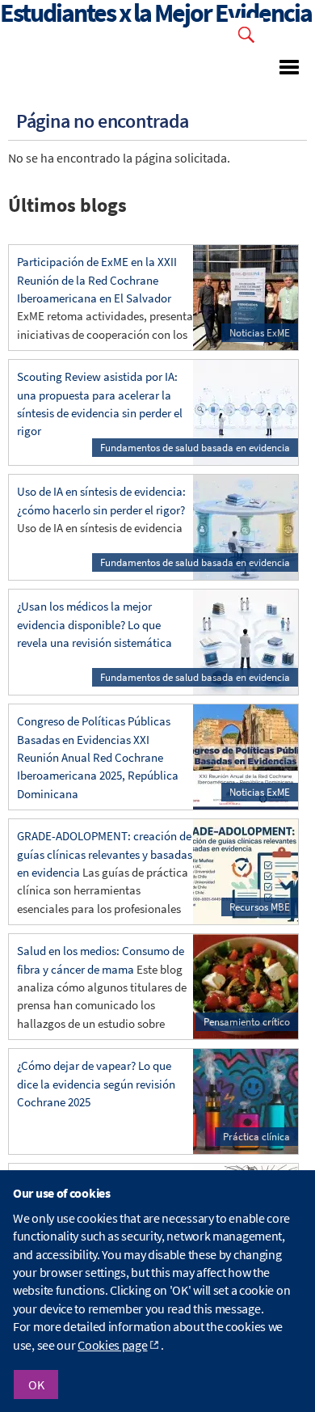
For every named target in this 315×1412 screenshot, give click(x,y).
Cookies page (112, 1345)
